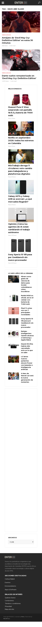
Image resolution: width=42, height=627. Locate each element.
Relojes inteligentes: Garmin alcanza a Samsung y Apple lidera (27, 335)
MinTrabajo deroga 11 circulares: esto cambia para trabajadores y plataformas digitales (20, 169)
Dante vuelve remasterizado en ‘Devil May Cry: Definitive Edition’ (19, 77)
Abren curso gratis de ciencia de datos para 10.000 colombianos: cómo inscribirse (26, 284)
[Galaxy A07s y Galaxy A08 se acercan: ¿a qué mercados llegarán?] (21, 187)
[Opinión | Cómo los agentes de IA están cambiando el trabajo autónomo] (21, 215)
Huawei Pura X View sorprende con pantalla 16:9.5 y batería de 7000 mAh (20, 111)
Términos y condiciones (13, 603)
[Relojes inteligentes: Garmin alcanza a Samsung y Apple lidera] (13, 333)
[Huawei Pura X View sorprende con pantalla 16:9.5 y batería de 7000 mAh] (21, 98)
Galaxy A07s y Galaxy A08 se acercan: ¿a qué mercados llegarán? (20, 199)
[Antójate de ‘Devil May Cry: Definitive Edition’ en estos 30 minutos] (21, 21)
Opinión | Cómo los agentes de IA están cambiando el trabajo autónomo (19, 228)
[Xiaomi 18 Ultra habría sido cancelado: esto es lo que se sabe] (13, 346)
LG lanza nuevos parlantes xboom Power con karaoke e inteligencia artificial (27, 363)
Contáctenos (9, 600)
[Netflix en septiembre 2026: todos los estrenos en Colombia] (21, 129)
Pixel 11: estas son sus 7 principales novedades (26, 311)
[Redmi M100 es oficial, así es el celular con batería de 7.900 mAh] (13, 298)
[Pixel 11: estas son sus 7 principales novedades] (13, 310)
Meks (23, 616)
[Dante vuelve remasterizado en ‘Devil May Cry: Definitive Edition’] (21, 60)
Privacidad (8, 606)
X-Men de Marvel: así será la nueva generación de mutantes (27, 378)
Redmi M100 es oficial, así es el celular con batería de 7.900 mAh (27, 300)
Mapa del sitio (9, 609)
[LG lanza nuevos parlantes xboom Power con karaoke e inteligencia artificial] (13, 359)
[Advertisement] (21, 460)
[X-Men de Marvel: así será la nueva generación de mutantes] (13, 376)
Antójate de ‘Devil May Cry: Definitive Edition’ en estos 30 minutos (17, 40)
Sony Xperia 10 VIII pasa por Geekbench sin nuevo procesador (20, 257)
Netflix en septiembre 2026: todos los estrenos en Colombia (21, 141)
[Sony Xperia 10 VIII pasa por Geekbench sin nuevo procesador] (21, 245)
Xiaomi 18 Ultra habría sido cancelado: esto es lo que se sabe (27, 348)
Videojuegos (6, 35)
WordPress (6, 618)
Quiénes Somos (10, 598)
